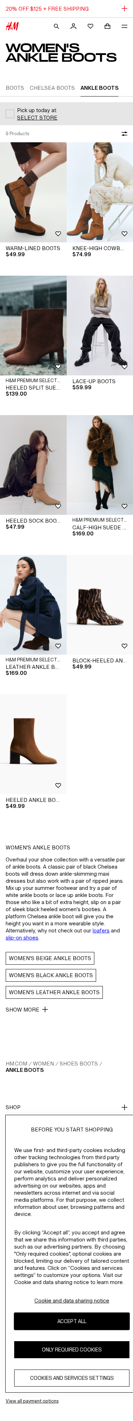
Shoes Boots (79, 1064)
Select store (37, 118)
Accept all (71, 1321)
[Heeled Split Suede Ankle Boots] (33, 325)
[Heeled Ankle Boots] (33, 744)
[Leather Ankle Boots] (33, 605)
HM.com (16, 1064)
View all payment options (32, 1401)
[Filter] (123, 133)
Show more (22, 1010)
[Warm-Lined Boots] (33, 192)
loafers (101, 930)
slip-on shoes (22, 938)
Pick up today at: (37, 110)
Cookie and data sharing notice (71, 1301)
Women (43, 1064)
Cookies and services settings (72, 1378)
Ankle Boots (25, 1070)
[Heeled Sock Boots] (33, 465)
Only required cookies (72, 1349)
